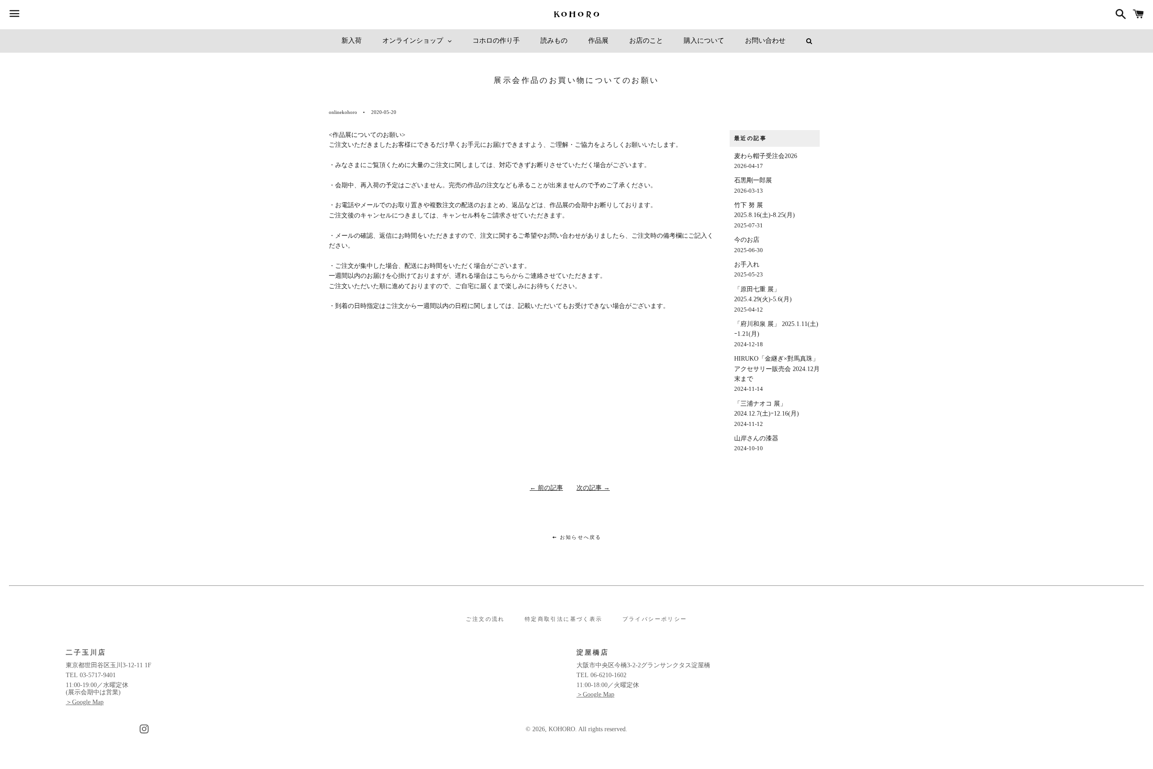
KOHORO (562, 729)
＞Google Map (85, 702)
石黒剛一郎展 (753, 185)
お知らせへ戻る (580, 537)
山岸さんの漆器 (756, 443)
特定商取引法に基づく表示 (564, 619)
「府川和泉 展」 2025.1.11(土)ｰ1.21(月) (776, 334)
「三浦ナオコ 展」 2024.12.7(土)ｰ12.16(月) (766, 413)
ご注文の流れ (485, 619)
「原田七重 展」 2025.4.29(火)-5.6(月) (763, 299)
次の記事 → (593, 487)
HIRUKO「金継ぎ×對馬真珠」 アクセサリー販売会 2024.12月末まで (777, 373)
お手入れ (748, 269)
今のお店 (748, 244)
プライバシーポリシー (654, 619)
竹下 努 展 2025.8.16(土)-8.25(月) (764, 215)
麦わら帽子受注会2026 (765, 161)
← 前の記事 (546, 487)
